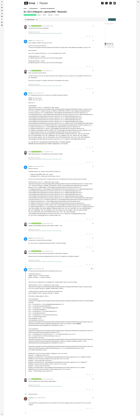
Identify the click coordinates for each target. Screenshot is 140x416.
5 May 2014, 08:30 (49, 379)
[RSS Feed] (37, 19)
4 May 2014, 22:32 (40, 268)
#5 (93, 40)
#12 (93, 251)
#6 (93, 70)
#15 (93, 397)
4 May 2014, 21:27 (40, 93)
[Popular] (2, 10)
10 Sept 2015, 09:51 (41, 397)
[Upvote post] (87, 36)
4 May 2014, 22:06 (49, 251)
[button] (2, 414)
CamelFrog (30, 397)
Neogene (30, 40)
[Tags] (2, 7)
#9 (93, 166)
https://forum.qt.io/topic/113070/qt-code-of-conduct (52, 33)
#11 (93, 238)
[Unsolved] (2, 25)
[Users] (2, 13)
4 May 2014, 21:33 (49, 151)
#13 (93, 268)
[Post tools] (92, 36)
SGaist (29, 26)
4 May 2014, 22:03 (40, 238)
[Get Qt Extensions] (2, 22)
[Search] (2, 19)
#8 (93, 151)
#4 (93, 26)
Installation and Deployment (30, 15)
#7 (93, 93)
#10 (93, 223)
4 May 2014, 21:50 (40, 166)
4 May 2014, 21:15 (49, 70)
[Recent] (2, 5)
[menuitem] (138, 2)
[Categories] (2, 2)
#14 (93, 379)
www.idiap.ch (37, 32)
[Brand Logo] (35, 3)
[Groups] (2, 16)
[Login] (138, 2)
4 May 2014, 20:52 (49, 26)
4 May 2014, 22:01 (49, 223)
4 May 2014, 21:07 (40, 40)
